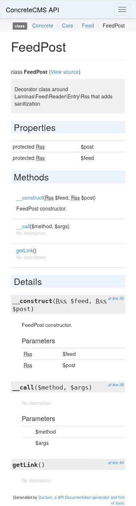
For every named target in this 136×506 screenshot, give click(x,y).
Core (67, 25)
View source (65, 71)
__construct (29, 197)
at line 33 (116, 298)
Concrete (42, 25)
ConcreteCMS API (32, 9)
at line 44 (116, 462)
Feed (88, 25)
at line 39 (116, 384)
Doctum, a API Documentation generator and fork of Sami (81, 500)
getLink (24, 250)
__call (23, 226)
